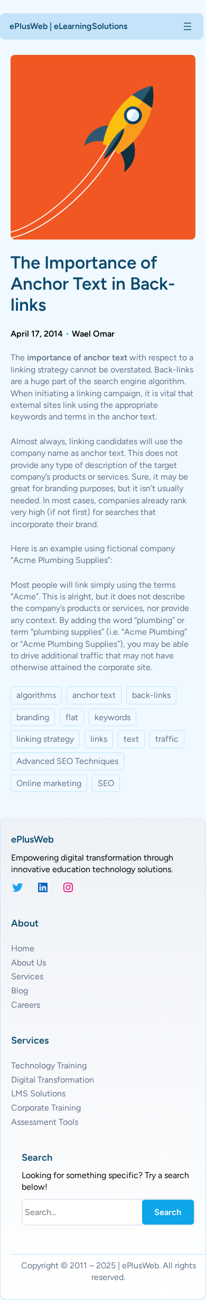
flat (71, 717)
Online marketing (48, 783)
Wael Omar (93, 334)
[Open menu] (187, 26)
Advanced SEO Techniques (67, 761)
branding (32, 717)
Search (167, 1212)
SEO (106, 783)
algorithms (36, 695)
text (131, 739)
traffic (167, 739)
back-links (151, 695)
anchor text (94, 695)
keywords (112, 717)
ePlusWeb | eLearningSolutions (68, 26)
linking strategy (45, 739)
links (98, 739)
